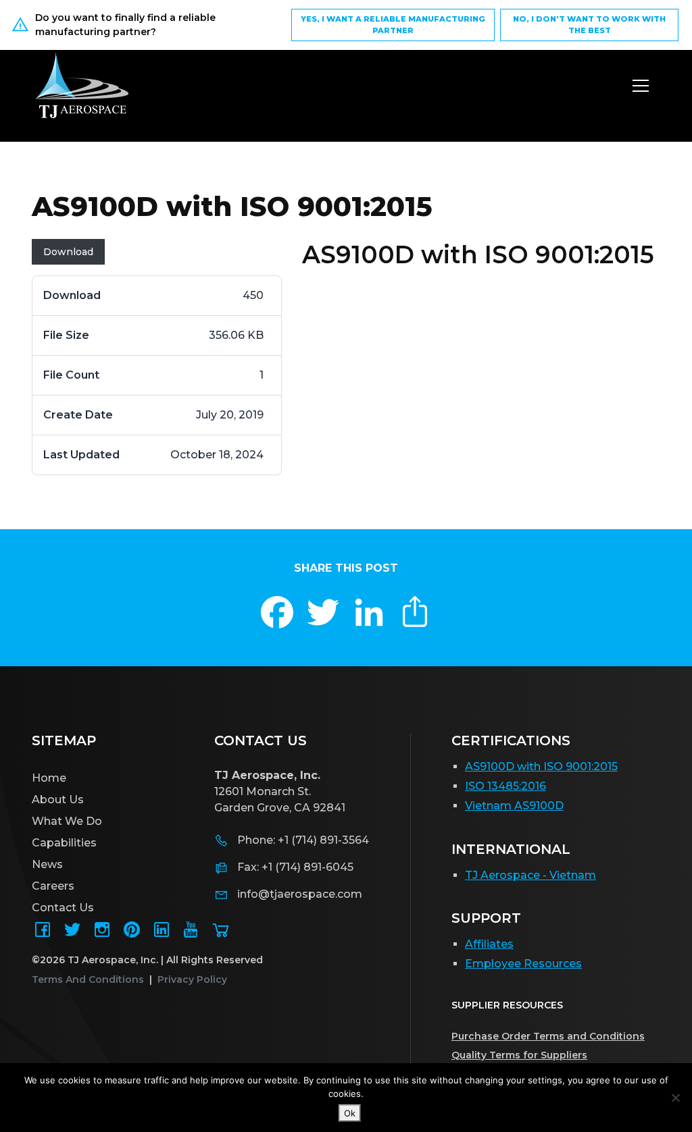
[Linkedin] (161, 933)
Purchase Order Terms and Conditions (548, 1036)
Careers (53, 886)
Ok (349, 1113)
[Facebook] (42, 933)
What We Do (67, 821)
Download (68, 252)
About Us (58, 799)
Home (49, 778)
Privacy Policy (192, 979)
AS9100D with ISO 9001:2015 (541, 766)
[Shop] (221, 933)
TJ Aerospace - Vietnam (530, 875)
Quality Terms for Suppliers (519, 1055)
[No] (675, 1097)
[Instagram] (102, 933)
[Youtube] (191, 933)
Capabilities (64, 842)
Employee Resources (523, 963)
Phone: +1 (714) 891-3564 (303, 840)
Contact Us (63, 907)
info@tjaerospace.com (299, 894)
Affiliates (489, 944)
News (47, 864)
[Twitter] (72, 933)
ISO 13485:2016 (505, 786)
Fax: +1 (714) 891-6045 (295, 867)
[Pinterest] (132, 933)
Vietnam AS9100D (514, 805)
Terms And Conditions (88, 979)
